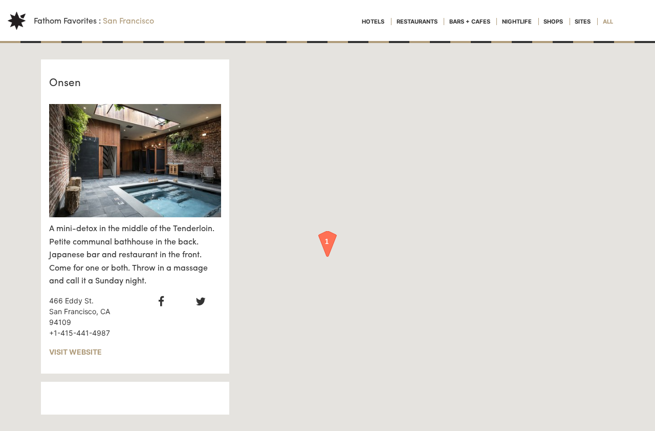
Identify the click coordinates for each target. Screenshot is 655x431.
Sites (583, 21)
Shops (553, 21)
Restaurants (418, 21)
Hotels (374, 21)
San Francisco (128, 20)
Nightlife (517, 21)
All (608, 21)
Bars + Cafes (470, 21)
